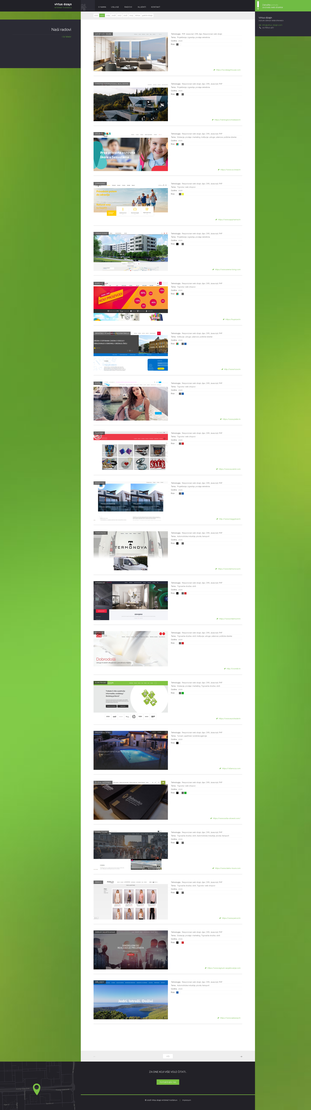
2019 (108, 15)
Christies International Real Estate (111, 84)
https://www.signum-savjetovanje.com (224, 968)
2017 (119, 15)
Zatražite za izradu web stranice (272, 6)
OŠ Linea (99, 134)
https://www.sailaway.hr (230, 1018)
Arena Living (101, 233)
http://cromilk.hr (234, 669)
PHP (183, 34)
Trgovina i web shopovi (186, 187)
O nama (102, 7)
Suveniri (99, 433)
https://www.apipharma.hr (229, 220)
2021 (96, 15)
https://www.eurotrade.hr (230, 718)
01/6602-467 (268, 28)
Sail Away (99, 982)
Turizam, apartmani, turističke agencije (192, 736)
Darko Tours (101, 832)
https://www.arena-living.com (228, 269)
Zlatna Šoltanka (103, 782)
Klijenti (142, 7)
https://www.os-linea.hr (230, 170)
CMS (196, 34)
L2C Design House (103, 34)
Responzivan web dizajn (212, 34)
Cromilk (99, 633)
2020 (102, 15)
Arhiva (137, 15)
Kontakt (155, 7)
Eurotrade (100, 683)
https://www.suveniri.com (230, 469)
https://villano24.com (231, 768)
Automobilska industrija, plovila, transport (193, 536)
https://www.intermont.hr (230, 619)
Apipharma (100, 184)
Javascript (190, 34)
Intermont (100, 583)
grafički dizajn (147, 15)
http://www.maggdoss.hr (230, 519)
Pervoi (98, 882)
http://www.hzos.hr (232, 369)
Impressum (186, 1100)
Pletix (98, 383)
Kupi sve (99, 283)
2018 (114, 15)
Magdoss (99, 483)
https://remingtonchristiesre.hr (228, 120)
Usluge (115, 7)
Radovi (128, 7)
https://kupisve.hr (233, 319)
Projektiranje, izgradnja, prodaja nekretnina (193, 37)
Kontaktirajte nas (168, 1082)
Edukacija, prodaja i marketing (188, 137)
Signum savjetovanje (105, 932)
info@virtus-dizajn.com (272, 25)
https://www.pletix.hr (232, 419)
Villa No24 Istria (102, 732)
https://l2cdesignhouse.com (228, 70)
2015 (131, 15)
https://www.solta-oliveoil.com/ (227, 818)
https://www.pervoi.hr (231, 918)
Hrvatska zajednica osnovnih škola (112, 333)
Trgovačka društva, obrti (186, 586)
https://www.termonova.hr (229, 569)
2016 (125, 15)
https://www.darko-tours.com (228, 868)
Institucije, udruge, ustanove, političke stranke (218, 137)
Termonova (100, 533)
